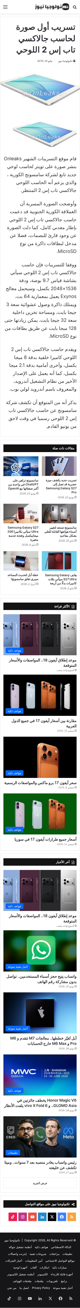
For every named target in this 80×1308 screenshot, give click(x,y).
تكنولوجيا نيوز (65, 60)
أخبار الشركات (13, 1260)
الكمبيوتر (42, 1274)
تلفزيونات (52, 1281)
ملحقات (39, 1281)
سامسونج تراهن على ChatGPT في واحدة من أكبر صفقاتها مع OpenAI (23, 484)
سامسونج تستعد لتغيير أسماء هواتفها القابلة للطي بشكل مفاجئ (60, 531)
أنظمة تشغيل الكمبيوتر (20, 1274)
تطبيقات (67, 1254)
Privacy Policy (41, 1288)
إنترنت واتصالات (17, 1254)
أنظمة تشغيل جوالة (20, 1247)
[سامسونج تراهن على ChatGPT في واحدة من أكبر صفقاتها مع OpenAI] (20, 466)
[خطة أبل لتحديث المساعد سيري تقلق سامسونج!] (20, 561)
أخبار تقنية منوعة (63, 1288)
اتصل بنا (24, 1288)
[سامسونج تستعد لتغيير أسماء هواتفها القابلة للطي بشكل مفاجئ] (59, 513)
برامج (64, 1281)
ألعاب (33, 1267)
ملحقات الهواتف (22, 1281)
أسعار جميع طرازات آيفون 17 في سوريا (46, 839)
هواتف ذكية (41, 1247)
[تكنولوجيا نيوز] (52, 7)
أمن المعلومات (33, 1260)
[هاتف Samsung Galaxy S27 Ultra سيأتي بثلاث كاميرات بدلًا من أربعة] (59, 561)
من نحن (11, 1288)
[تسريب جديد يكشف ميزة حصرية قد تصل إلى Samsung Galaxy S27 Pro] (59, 466)
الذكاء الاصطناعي (61, 1247)
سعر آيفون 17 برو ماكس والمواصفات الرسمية (40, 782)
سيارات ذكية (59, 1267)
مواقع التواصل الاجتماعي (60, 1260)
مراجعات (54, 1254)
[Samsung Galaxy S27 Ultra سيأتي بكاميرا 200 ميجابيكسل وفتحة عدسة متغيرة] (20, 513)
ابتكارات (44, 1267)
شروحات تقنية (38, 1254)
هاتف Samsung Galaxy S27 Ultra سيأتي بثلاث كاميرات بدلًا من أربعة (61, 579)
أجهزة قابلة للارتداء (62, 1274)
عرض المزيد (40, 1183)
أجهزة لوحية (20, 1267)
